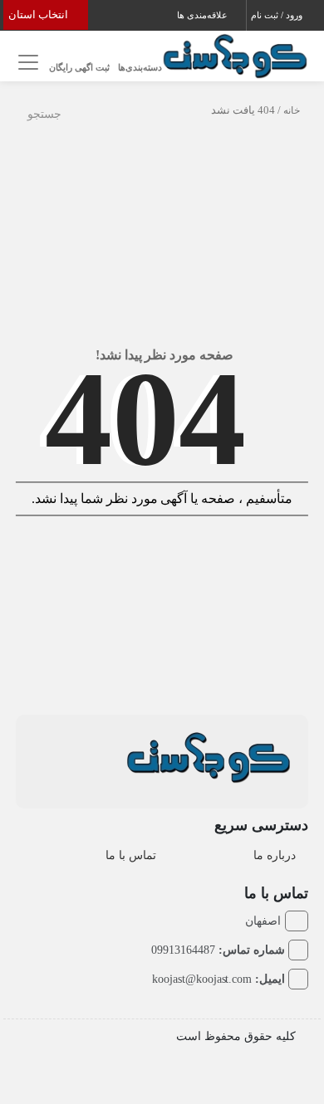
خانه (291, 110)
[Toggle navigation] (26, 62)
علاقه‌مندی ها (203, 15)
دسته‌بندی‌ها (140, 67)
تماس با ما (131, 855)
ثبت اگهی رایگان (79, 67)
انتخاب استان (39, 14)
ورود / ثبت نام (278, 15)
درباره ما (274, 855)
